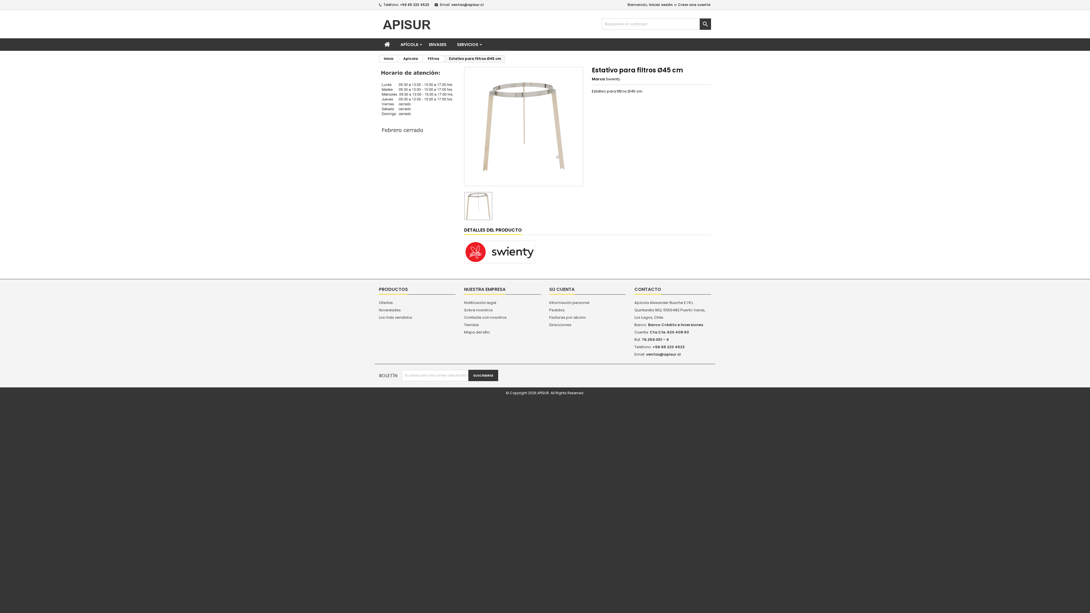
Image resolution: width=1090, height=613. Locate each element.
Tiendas (471, 325)
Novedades (390, 310)
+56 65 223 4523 (414, 4)
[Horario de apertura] (417, 101)
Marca (598, 79)
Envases (438, 44)
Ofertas (386, 302)
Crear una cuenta (694, 4)
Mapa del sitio (477, 332)
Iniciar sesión (661, 4)
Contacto (647, 289)
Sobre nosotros (478, 310)
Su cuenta (562, 289)
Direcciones (560, 325)
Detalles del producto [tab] (493, 230)
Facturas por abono (567, 317)
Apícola (409, 44)
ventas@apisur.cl (467, 4)
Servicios (467, 44)
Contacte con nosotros (485, 317)
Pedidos (557, 310)
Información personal (569, 302)
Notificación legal (480, 302)
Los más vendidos (395, 317)
